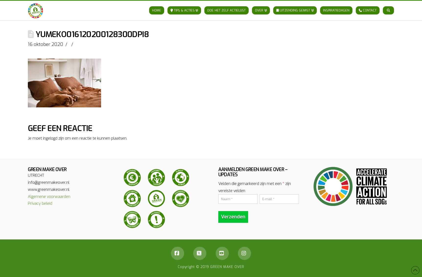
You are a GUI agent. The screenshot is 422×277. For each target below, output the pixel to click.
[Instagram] (244, 253)
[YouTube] (222, 253)
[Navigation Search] (388, 5)
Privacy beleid (40, 203)
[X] (199, 253)
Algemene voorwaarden (49, 196)
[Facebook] (177, 253)
